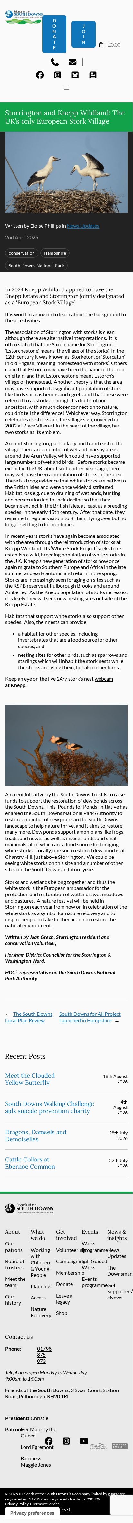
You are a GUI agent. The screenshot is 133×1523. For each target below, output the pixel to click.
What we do (38, 1235)
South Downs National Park (36, 265)
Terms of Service (46, 1503)
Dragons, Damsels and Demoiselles (35, 1136)
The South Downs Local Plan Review (28, 1017)
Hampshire (55, 253)
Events (90, 1231)
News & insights (117, 1235)
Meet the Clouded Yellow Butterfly (30, 1079)
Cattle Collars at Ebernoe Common (30, 1163)
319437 (36, 1499)
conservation (22, 253)
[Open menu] (66, 88)
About (12, 1231)
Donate (54, 34)
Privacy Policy (17, 1503)
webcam (104, 678)
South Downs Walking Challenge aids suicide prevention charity (49, 1107)
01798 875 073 (44, 1354)
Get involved (66, 1235)
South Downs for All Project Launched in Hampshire (90, 1017)
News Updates (83, 226)
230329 (93, 1499)
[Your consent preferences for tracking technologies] (32, 1513)
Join (83, 34)
